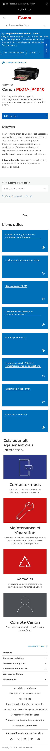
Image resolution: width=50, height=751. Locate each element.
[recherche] (4, 18)
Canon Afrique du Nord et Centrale (24, 733)
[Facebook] (11, 739)
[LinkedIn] (25, 739)
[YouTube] (39, 739)
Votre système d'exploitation (16, 183)
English (21, 9)
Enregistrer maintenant (14, 53)
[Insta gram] (18, 739)
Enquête (46, 48)
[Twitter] (32, 739)
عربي (29, 9)
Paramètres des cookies (25, 725)
